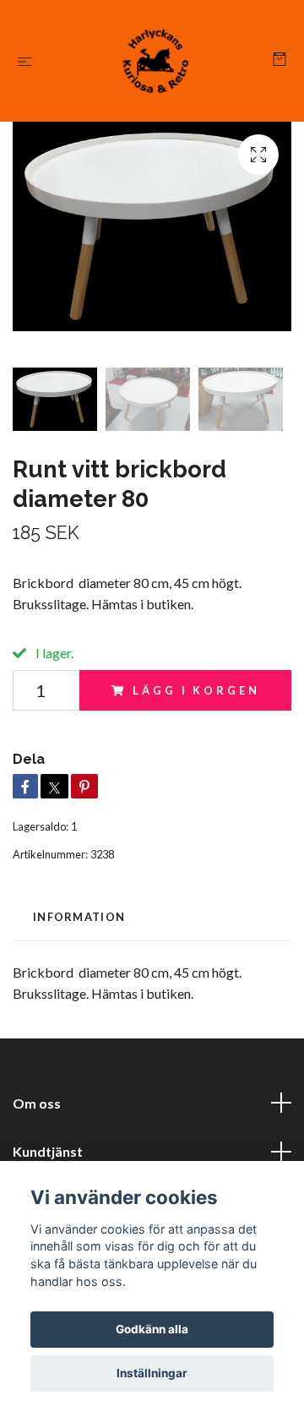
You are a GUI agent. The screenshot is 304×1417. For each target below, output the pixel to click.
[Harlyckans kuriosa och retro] (156, 61)
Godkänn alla (152, 1329)
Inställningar (152, 1373)
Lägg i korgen (196, 690)
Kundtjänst (48, 1151)
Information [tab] (79, 917)
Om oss (37, 1103)
